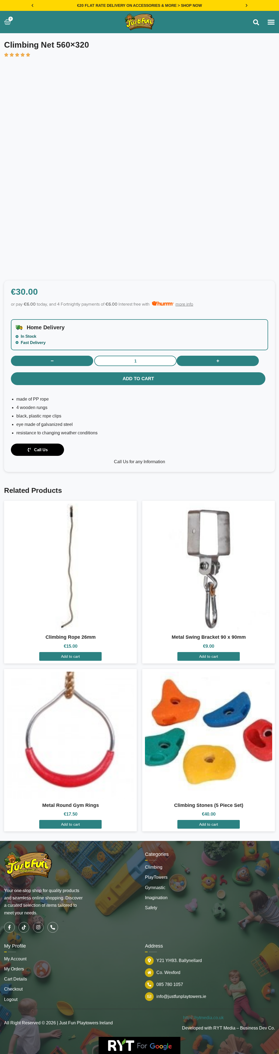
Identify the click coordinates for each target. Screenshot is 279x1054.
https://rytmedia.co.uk (203, 1017)
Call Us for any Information (139, 461)
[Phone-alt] (52, 927)
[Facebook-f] (9, 927)
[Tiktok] (24, 927)
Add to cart (138, 378)
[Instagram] (38, 927)
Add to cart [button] (70, 656)
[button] (32, 5)
